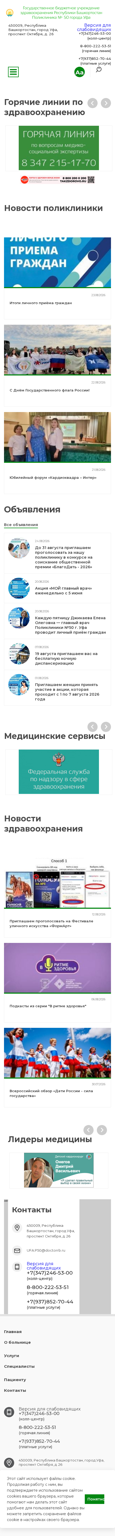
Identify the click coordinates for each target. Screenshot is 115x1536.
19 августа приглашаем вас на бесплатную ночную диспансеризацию (66, 658)
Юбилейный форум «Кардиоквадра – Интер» (53, 477)
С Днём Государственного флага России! (50, 390)
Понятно (95, 1499)
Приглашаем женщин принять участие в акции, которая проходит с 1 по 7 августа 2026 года (67, 692)
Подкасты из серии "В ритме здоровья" (48, 1006)
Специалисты (19, 1366)
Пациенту (15, 1379)
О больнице (17, 1342)
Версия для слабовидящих (94, 27)
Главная (13, 1331)
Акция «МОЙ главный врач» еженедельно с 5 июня (63, 590)
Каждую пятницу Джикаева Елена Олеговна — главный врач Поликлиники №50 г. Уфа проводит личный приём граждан (70, 625)
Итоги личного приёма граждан (41, 303)
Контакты (15, 1390)
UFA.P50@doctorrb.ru (46, 1250)
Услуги (11, 1355)
